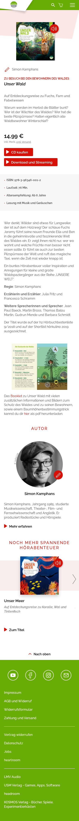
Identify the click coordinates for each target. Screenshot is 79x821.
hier (27, 414)
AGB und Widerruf (18, 701)
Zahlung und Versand (20, 718)
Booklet (16, 396)
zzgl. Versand (23, 142)
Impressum (12, 693)
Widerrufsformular (18, 709)
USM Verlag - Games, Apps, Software (32, 785)
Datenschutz (13, 743)
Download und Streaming (31, 162)
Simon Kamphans (25, 69)
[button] (74, 579)
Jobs (7, 752)
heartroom (12, 760)
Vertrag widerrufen (18, 735)
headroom (12, 794)
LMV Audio (12, 777)
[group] (39, 483)
